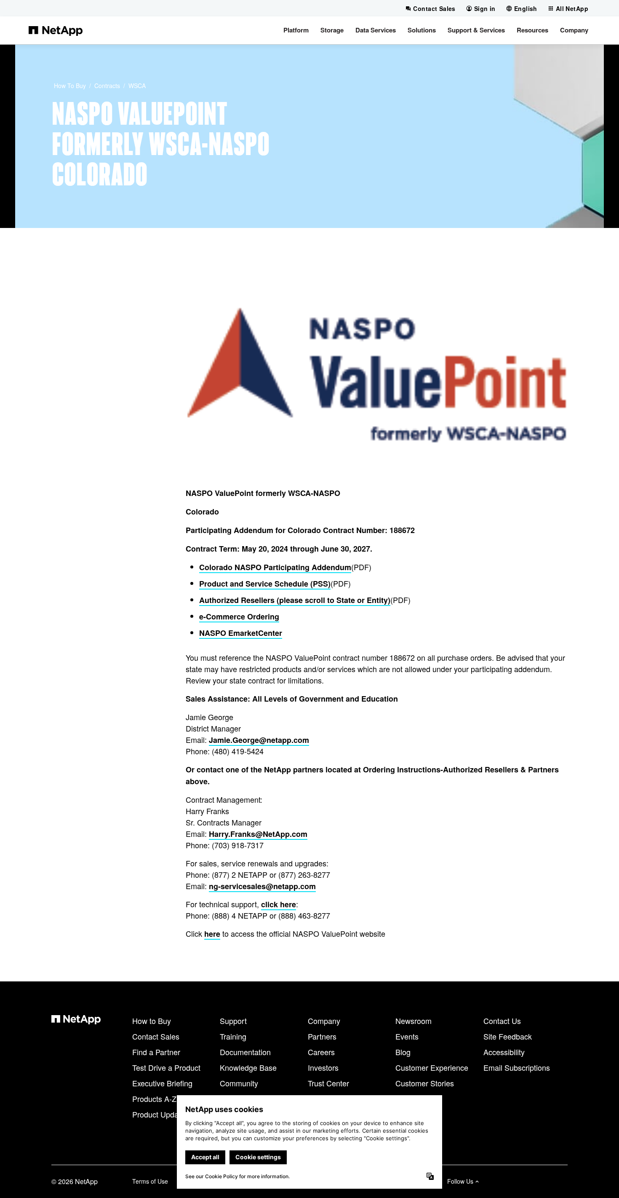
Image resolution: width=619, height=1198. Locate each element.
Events (407, 1036)
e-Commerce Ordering (239, 616)
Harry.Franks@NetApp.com (258, 833)
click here (278, 904)
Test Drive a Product (166, 1067)
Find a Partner (156, 1051)
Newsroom (413, 1020)
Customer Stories (424, 1082)
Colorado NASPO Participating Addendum (275, 567)
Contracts (107, 85)
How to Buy (70, 85)
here (212, 933)
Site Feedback (507, 1036)
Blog (403, 1051)
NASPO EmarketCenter (240, 632)
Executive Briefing (162, 1082)
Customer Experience (431, 1067)
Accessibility (504, 1051)
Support (233, 1020)
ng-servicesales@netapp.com (262, 886)
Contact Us (502, 1020)
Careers (321, 1051)
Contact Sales (155, 1036)
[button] (296, 30)
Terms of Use (150, 1181)
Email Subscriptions (516, 1067)
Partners (322, 1036)
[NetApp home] (55, 30)
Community (239, 1082)
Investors (323, 1067)
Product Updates (160, 1114)
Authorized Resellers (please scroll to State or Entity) (294, 600)
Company (324, 1020)
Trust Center (328, 1082)
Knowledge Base (248, 1067)
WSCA (137, 85)
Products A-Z (154, 1098)
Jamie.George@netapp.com (259, 739)
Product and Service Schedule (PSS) (265, 583)
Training (233, 1036)
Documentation (245, 1051)
